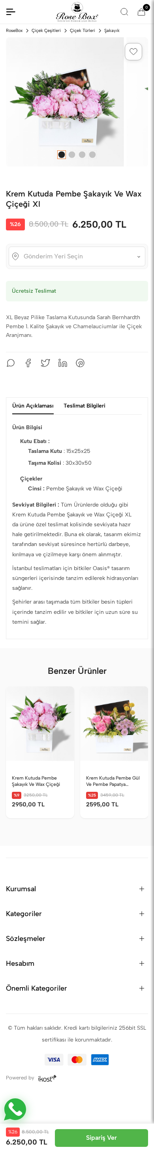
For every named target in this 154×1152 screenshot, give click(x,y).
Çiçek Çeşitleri (46, 30)
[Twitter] (45, 363)
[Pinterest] (80, 363)
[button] (133, 51)
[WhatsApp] (10, 363)
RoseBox (14, 30)
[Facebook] (28, 363)
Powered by (21, 1078)
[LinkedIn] (63, 363)
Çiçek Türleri (82, 30)
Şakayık (112, 30)
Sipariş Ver (101, 1137)
